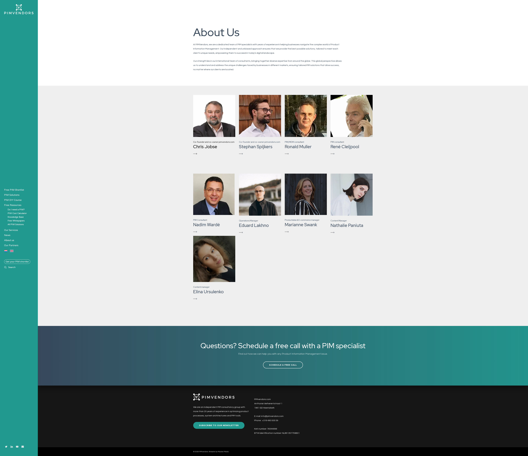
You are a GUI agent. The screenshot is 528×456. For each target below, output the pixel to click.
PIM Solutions (11, 195)
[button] (214, 125)
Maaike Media (223, 452)
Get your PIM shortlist (17, 261)
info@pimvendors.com (272, 416)
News (7, 235)
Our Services (11, 230)
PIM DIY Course (13, 200)
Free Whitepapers (16, 220)
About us (9, 240)
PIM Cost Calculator (17, 213)
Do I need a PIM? (16, 209)
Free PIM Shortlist (14, 189)
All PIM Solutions (16, 224)
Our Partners (11, 245)
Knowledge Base (16, 217)
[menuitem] (5, 251)
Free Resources (12, 205)
